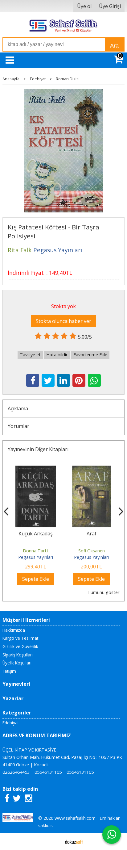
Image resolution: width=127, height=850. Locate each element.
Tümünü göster (103, 592)
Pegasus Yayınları (65, 557)
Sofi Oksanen (65, 551)
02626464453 (16, 772)
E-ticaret (53, 841)
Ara (114, 46)
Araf (66, 533)
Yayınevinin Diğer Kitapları (38, 449)
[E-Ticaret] (74, 841)
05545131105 (48, 772)
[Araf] (65, 469)
